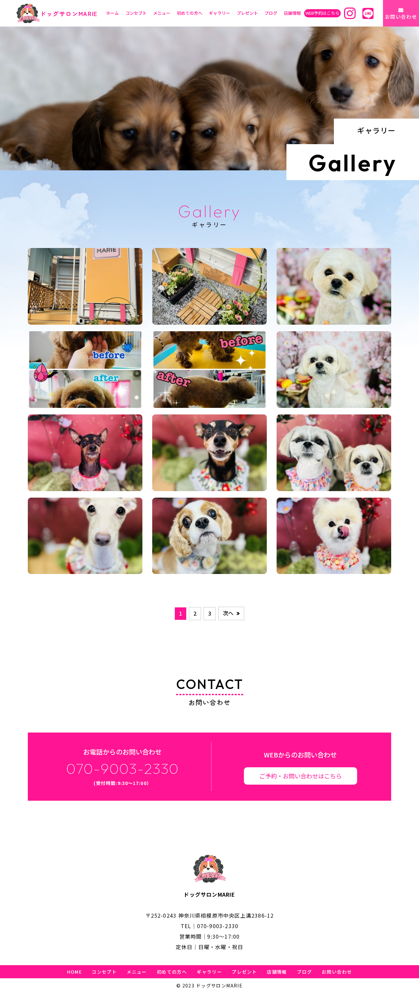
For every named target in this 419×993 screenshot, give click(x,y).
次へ (228, 613)
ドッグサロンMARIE (69, 13)
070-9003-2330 (218, 926)
